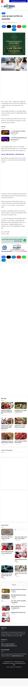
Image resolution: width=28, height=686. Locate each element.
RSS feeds (8, 655)
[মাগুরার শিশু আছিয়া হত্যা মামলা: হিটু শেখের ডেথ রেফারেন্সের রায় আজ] (7, 546)
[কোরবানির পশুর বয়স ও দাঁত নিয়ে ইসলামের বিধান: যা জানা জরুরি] (21, 420)
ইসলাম (3, 13)
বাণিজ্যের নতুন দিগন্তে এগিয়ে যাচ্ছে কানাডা (18, 612)
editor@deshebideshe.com (10, 645)
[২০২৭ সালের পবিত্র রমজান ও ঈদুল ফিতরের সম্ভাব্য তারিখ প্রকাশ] (5, 132)
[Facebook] (4, 26)
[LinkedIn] (14, 26)
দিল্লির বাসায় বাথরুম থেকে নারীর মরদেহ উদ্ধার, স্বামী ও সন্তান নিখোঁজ (6, 575)
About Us (12, 667)
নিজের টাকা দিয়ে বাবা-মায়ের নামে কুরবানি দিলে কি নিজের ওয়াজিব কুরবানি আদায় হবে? (6, 427)
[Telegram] (14, 29)
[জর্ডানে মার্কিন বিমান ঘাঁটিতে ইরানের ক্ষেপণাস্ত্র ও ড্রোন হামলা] (7, 532)
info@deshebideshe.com (18, 655)
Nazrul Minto (12, 644)
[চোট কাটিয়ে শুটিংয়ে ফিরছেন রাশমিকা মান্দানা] (21, 568)
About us (3, 654)
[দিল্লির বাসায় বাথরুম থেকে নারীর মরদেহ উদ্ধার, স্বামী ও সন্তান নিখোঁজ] (7, 569)
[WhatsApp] (24, 26)
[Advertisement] (14, 87)
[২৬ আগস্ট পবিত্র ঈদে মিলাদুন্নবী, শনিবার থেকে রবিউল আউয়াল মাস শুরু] (5, 139)
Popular (14, 584)
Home (8, 667)
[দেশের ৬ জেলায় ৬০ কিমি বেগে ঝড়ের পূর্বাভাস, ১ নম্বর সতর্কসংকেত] (21, 532)
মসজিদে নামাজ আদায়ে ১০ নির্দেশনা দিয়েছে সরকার (15, 154)
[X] (9, 26)
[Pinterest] (19, 26)
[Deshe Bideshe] (9, 6)
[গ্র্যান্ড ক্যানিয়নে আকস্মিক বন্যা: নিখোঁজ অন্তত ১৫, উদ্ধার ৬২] (6, 591)
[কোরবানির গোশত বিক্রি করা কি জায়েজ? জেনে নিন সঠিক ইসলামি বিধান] (7, 405)
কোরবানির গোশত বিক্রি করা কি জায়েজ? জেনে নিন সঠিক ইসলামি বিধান (6, 412)
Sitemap (3, 655)
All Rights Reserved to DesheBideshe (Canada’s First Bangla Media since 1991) (14, 663)
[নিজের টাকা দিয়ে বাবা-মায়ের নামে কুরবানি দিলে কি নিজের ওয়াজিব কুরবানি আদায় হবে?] (7, 420)
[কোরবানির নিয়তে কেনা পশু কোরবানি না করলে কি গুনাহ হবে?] (21, 405)
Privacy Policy (17, 654)
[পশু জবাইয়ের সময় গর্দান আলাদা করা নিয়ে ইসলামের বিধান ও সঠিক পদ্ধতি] (7, 436)
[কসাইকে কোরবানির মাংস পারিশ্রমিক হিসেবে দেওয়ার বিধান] (21, 436)
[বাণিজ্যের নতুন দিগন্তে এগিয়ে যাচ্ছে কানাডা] (21, 550)
